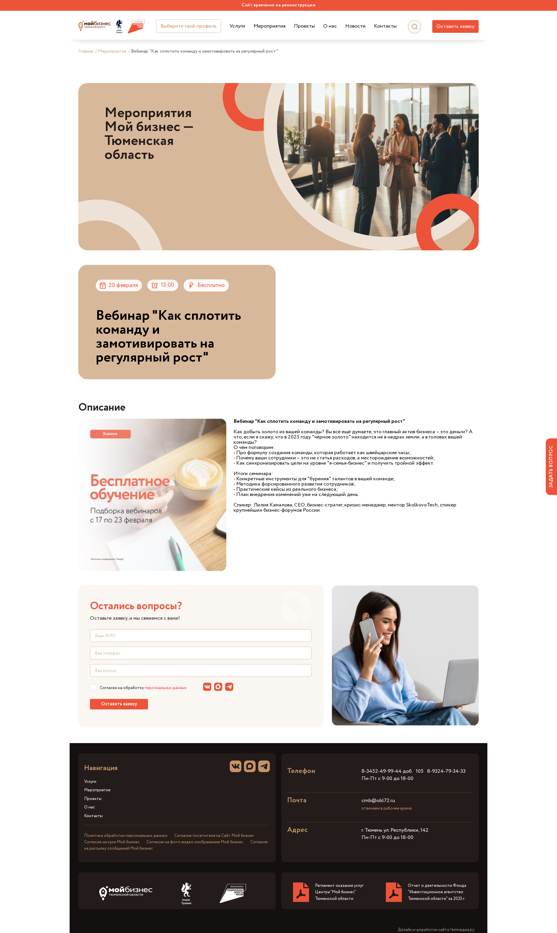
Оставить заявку (455, 26)
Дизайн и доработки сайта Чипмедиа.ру (436, 930)
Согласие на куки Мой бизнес (112, 842)
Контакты (385, 26)
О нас (330, 26)
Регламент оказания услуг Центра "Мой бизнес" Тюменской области (339, 892)
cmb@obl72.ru (378, 800)
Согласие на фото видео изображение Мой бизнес (195, 842)
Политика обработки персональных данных (125, 836)
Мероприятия (269, 26)
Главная (85, 51)
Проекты (304, 26)
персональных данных (166, 688)
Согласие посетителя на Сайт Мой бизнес (214, 836)
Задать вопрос (551, 466)
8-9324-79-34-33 (446, 771)
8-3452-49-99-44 (381, 771)
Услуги (237, 26)
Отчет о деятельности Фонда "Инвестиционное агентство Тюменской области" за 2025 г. (437, 892)
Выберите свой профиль (188, 26)
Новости (355, 26)
